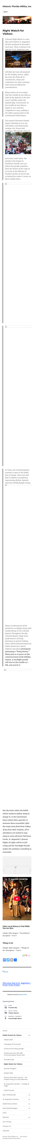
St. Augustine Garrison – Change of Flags (16, 1085)
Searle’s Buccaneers (10, 1104)
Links (4, 1113)
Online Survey (9, 1090)
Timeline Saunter (13, 1013)
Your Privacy (7, 1122)
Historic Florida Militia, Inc (17, 6)
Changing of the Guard (12, 1044)
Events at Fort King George (14, 1049)
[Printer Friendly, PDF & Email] (26, 955)
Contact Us (7, 1126)
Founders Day (12, 1007)
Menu (6, 12)
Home (5, 1031)
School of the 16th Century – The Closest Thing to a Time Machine (15, 1078)
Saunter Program (10, 1068)
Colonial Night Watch (15, 1018)
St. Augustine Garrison (11, 1099)
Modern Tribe (23, 994)
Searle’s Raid (8, 1073)
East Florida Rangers (10, 1108)
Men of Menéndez (9, 1095)
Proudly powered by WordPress (12, 1138)
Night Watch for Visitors (13, 1064)
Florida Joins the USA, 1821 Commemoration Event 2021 (14, 1054)
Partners (6, 1117)
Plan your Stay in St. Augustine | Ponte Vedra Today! (17, 984)
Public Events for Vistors (12, 1035)
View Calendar (7, 1022)
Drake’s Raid (8, 1040)
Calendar (6, 1131)
